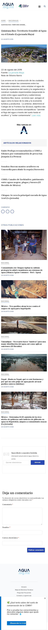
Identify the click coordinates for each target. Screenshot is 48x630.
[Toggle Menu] (39, 6)
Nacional (5, 263)
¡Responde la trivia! (18, 623)
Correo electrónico (10, 538)
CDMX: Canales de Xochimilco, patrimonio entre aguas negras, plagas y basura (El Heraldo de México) (22, 182)
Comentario (7, 504)
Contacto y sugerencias (24, 595)
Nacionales (14, 20)
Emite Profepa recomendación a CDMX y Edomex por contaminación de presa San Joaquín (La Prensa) (21, 153)
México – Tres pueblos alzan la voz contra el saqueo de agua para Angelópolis (20, 307)
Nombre (6, 527)
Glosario (24, 587)
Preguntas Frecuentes (24, 593)
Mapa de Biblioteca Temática (24, 590)
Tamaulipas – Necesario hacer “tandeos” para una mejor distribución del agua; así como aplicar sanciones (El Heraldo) (23, 344)
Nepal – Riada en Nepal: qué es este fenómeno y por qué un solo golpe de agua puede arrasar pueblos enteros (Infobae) (22, 381)
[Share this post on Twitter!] (7, 211)
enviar (38, 462)
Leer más (35, 115)
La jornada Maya (16, 72)
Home (3, 20)
